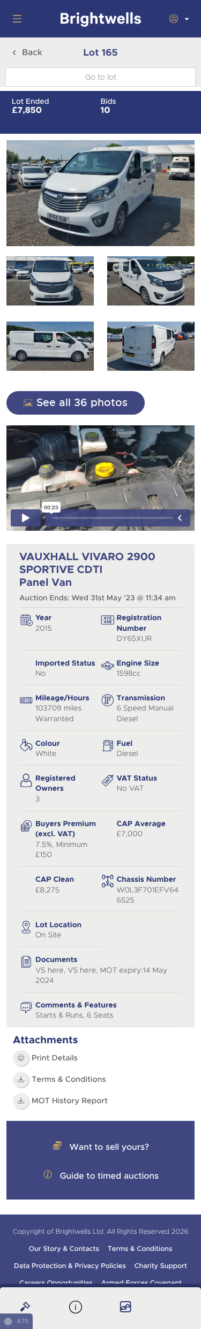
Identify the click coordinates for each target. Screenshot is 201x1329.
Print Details (55, 1058)
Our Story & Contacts (64, 1248)
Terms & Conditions (69, 1079)
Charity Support (161, 1266)
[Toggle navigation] (15, 18)
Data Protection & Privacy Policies (70, 1266)
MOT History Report (70, 1101)
